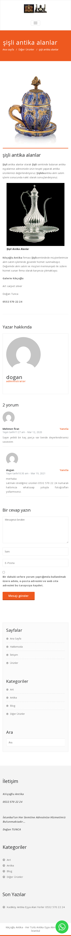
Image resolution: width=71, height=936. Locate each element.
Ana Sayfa (15, 638)
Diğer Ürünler (26, 49)
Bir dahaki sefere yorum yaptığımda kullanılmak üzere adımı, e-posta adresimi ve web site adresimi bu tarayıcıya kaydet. (34, 581)
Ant (12, 689)
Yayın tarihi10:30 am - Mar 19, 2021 (25, 473)
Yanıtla (64, 428)
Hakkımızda (16, 646)
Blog (12, 705)
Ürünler (14, 663)
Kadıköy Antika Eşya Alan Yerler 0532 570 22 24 (36, 907)
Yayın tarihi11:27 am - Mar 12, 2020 (22, 432)
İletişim (14, 654)
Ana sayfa (8, 49)
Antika (13, 697)
